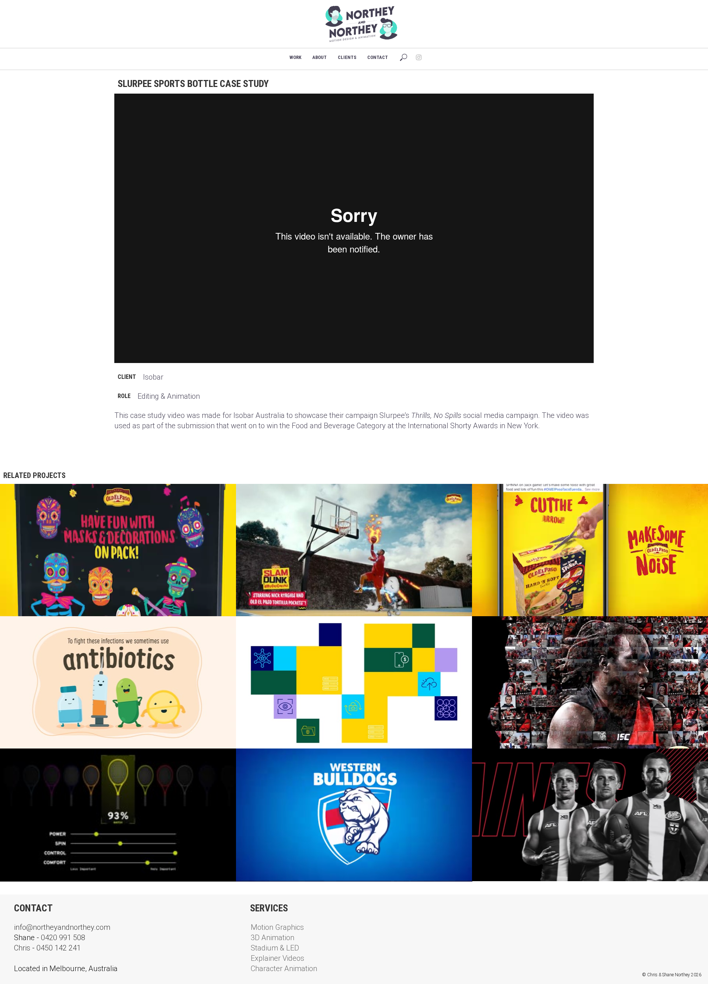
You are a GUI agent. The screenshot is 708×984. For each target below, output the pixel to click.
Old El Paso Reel (32, 495)
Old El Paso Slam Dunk (278, 495)
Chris (22, 947)
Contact (377, 57)
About (319, 57)
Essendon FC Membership (518, 628)
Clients (347, 57)
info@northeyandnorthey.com (62, 927)
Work (295, 57)
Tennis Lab (24, 760)
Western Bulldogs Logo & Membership (302, 760)
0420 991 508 (63, 937)
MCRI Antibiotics (33, 628)
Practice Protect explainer (287, 628)
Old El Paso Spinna (508, 495)
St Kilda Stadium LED (511, 760)
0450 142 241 (59, 947)
